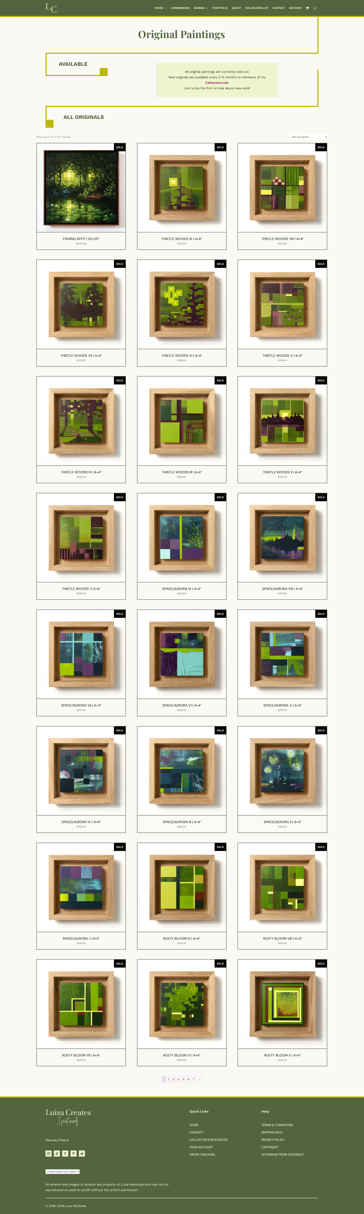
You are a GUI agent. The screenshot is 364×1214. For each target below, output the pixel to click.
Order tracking (202, 1155)
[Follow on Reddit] (82, 1153)
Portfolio (220, 8)
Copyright (269, 1147)
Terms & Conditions (277, 1125)
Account (295, 8)
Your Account (201, 1147)
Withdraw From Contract (282, 1155)
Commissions (180, 8)
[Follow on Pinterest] (74, 1153)
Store (159, 8)
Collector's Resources (209, 1140)
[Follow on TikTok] (57, 1153)
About (236, 8)
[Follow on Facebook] (65, 1153)
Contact (278, 8)
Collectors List (256, 8)
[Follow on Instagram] (49, 1153)
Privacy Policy (273, 1140)
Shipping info (271, 1132)
